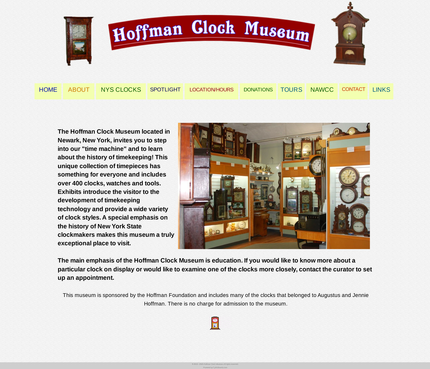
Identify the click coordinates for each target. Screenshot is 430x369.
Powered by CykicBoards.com (215, 367)
